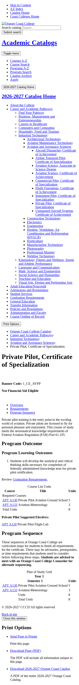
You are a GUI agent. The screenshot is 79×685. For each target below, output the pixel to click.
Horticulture (35, 241)
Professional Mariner (41, 252)
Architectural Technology (44, 139)
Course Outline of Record (27, 316)
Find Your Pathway (31, 112)
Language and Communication (39, 267)
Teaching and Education (35, 279)
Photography (35, 248)
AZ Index (16, 9)
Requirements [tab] (19, 409)
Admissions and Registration (29, 290)
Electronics (34, 222)
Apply (14, 79)
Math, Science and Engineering (39, 271)
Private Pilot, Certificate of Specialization (53, 205)
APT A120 (9, 524)
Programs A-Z (19, 68)
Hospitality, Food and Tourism (39, 131)
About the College (22, 105)
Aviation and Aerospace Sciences (49, 146)
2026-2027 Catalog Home (29, 96)
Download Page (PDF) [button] (25, 651)
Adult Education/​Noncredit (28, 286)
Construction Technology (44, 218)
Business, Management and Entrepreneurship (37, 118)
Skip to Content (20, 5)
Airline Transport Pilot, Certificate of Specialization (53, 160)
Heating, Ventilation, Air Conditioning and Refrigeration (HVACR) (47, 233)
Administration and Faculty (28, 313)
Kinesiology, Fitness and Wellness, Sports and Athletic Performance (46, 261)
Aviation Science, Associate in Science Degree (55, 167)
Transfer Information (23, 305)
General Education (22, 301)
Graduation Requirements (27, 297)
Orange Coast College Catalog (30, 331)
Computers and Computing (37, 128)
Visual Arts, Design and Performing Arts (45, 282)
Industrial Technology (33, 135)
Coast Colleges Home (24, 16)
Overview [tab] (16, 405)
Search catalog (11, 27)
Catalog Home (19, 12)
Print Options (11, 324)
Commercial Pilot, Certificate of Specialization (54, 182)
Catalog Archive (21, 76)
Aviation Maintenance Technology (50, 143)
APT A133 (9, 505)
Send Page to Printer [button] (23, 636)
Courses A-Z (18, 60)
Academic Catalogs (29, 42)
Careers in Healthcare (33, 124)
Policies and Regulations (26, 309)
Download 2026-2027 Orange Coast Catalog (40, 669)
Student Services (21, 294)
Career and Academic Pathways (31, 109)
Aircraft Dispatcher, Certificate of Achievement (55, 152)
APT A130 (9, 500)
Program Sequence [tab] (22, 412)
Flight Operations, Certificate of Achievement (54, 190)
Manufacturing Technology (45, 245)
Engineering (35, 226)
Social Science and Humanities (39, 275)
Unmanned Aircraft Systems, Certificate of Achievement (54, 212)
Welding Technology (41, 256)
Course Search (19, 64)
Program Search (20, 72)
